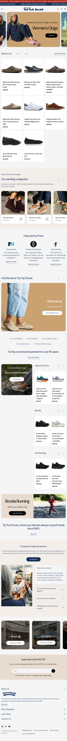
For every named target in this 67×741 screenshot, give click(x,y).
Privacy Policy (54, 730)
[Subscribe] (53, 671)
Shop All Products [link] (33, 357)
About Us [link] (34, 534)
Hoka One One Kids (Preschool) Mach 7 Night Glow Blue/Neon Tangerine (41, 394)
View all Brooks (17, 513)
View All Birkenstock (52, 313)
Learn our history (15, 643)
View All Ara (17, 379)
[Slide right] (64, 180)
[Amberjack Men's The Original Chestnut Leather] (55, 106)
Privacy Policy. (47, 675)
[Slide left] (58, 180)
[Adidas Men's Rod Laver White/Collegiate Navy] (33, 106)
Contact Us (33, 559)
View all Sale (43, 40)
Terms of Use (38, 675)
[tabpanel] (33, 110)
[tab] (6, 53)
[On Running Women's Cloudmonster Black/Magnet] (58, 466)
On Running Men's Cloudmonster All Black (42, 478)
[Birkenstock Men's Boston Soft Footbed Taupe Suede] (11, 69)
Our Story (4, 704)
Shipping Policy (27, 730)
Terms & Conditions (28, 734)
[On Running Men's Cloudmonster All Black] (42, 466)
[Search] (58, 9)
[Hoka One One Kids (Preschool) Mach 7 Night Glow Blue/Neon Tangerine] (42, 378)
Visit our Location (46, 643)
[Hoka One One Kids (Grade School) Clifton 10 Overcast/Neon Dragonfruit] (58, 378)
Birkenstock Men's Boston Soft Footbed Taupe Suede (11, 84)
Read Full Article (33, 264)
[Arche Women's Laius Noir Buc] (33, 140)
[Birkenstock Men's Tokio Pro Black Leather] (33, 69)
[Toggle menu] (2, 9)
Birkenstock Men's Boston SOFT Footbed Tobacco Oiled (11, 121)
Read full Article (11, 262)
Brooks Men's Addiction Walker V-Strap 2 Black (42, 436)
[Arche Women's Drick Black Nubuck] (11, 140)
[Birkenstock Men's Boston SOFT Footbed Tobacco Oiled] (11, 106)
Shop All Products (60, 53)
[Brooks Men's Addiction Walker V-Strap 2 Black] (42, 423)
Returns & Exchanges (41, 730)
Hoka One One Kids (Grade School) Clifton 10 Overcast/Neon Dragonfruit (58, 394)
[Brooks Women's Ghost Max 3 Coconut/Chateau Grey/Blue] (58, 423)
